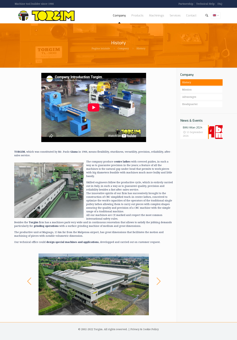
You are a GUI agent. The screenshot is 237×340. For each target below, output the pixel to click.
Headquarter (190, 104)
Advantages (189, 97)
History (186, 82)
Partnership (186, 3)
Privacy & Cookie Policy (144, 329)
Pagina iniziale (101, 48)
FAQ (220, 3)
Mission (187, 89)
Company (123, 48)
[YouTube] (118, 334)
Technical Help (205, 3)
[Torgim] (46, 15)
